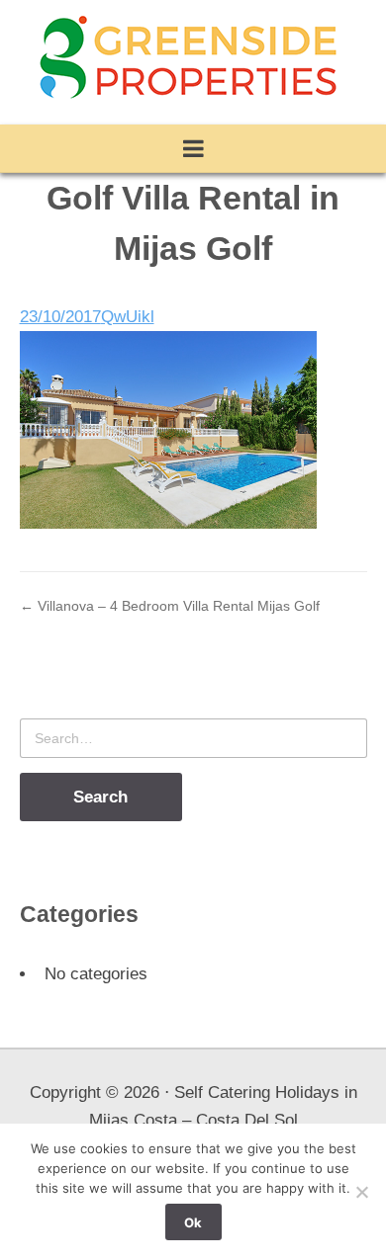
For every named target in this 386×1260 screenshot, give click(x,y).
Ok (193, 1222)
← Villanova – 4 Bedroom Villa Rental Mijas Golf (170, 606)
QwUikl (127, 316)
